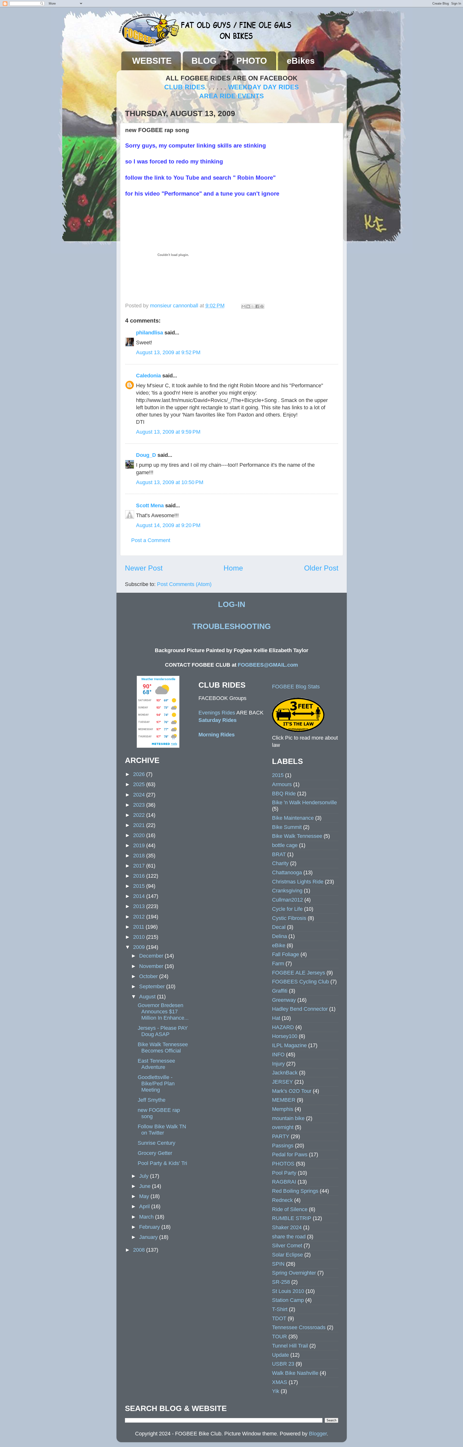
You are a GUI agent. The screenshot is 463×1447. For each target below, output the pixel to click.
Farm (278, 963)
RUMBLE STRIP (291, 1218)
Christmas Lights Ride (297, 882)
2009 (139, 947)
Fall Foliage (285, 954)
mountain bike (288, 1118)
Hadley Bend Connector (300, 1009)
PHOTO (251, 61)
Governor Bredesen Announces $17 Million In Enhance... (163, 1011)
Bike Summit (287, 827)
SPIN (278, 1264)
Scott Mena (150, 505)
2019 (139, 845)
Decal (279, 927)
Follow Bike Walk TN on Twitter (162, 1129)
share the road (289, 1237)
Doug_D (146, 455)
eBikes (301, 61)
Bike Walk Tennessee (297, 836)
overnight (282, 1127)
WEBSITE (152, 61)
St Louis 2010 (288, 1291)
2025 (139, 784)
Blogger (318, 1434)
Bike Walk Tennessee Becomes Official (163, 1047)
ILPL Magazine (289, 1045)
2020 (139, 835)
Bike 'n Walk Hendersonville (304, 802)
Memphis (282, 1109)
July (144, 1176)
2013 (139, 906)
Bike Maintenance (293, 818)
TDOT (279, 1318)
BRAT (279, 854)
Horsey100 (284, 1036)
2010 (139, 937)
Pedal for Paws (289, 1154)
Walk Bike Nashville (295, 1373)
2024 (139, 795)
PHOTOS (283, 1164)
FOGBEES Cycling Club (300, 982)
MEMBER (283, 1100)
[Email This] (243, 306)
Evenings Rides (216, 713)
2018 (139, 856)
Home (233, 568)
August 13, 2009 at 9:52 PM (168, 352)
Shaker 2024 (287, 1227)
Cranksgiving (287, 891)
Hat (276, 1018)
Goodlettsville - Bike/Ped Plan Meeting (156, 1083)
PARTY (280, 1136)
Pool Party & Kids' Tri (162, 1163)
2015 (139, 886)
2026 (139, 774)
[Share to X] (252, 306)
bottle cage (285, 845)
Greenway (284, 1000)
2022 (139, 815)
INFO (278, 1055)
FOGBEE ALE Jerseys (298, 973)
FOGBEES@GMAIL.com (268, 665)
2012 (139, 917)
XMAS (279, 1382)
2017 (139, 866)
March (147, 1217)
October (149, 976)
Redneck (282, 1200)
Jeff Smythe (151, 1100)
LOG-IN (231, 604)
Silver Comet (287, 1245)
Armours (282, 784)
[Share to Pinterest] (261, 306)
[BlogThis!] (248, 306)
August (148, 997)
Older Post (321, 568)
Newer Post (144, 568)
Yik (275, 1391)
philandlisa (149, 333)
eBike (278, 945)
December (152, 956)
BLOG (204, 61)
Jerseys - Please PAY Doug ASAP (163, 1031)
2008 (139, 1250)
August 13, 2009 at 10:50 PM (169, 482)
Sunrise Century (156, 1143)
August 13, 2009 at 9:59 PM (168, 432)
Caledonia (148, 376)
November (152, 966)
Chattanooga (287, 872)
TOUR (279, 1337)
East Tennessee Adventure (156, 1064)
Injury (278, 1064)
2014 (139, 896)
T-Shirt (279, 1309)
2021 (139, 825)
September (152, 986)
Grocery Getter (155, 1153)
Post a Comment (150, 540)
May (144, 1196)
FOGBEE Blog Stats (296, 687)
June (145, 1186)
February (150, 1227)
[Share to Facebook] (257, 306)
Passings (282, 1146)
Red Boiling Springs (295, 1191)
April (145, 1206)
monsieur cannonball (175, 306)
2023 (139, 805)
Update (280, 1355)
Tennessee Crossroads (299, 1327)
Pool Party (284, 1173)
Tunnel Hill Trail (290, 1346)
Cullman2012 (287, 900)
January (149, 1237)
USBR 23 (283, 1364)
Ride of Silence (289, 1209)
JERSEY (282, 1082)
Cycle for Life (287, 909)
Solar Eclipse (287, 1255)
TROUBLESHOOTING (231, 626)
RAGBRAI (284, 1182)
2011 (139, 927)
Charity (280, 863)
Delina (279, 936)
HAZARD (283, 1027)
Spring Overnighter (294, 1273)
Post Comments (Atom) (184, 584)
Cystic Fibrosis (289, 918)
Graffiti (279, 991)
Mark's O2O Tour (291, 1091)
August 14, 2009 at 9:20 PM (168, 525)
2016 (139, 876)
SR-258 (281, 1282)
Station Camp (288, 1300)
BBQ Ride (284, 794)
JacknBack (285, 1073)
